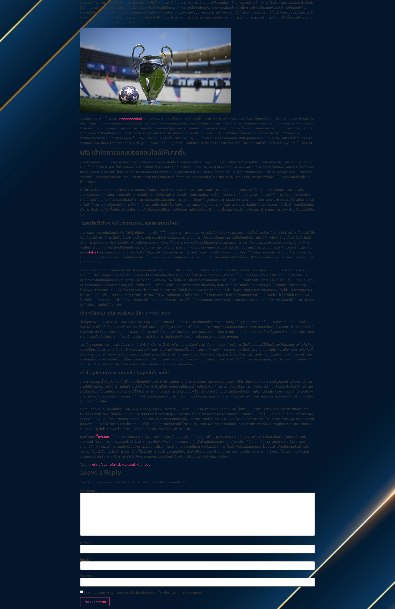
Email (85, 559)
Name (86, 542)
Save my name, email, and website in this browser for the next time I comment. (143, 592)
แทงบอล (146, 464)
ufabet (92, 252)
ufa (94, 464)
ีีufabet (104, 436)
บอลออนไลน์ (130, 464)
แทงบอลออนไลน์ (130, 118)
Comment (89, 490)
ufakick (115, 464)
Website (86, 576)
